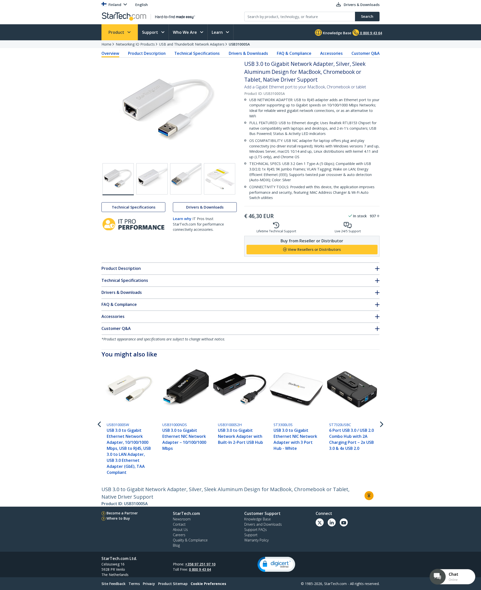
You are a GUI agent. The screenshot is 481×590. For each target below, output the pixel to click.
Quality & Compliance (190, 540)
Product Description (147, 53)
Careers (179, 534)
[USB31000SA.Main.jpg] (118, 179)
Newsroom (182, 519)
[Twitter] (320, 522)
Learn (218, 32)
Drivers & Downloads (248, 53)
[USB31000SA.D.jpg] (219, 178)
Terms (134, 583)
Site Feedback (113, 583)
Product (116, 32)
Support (150, 32)
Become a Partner (122, 513)
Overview (110, 53)
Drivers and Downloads (263, 524)
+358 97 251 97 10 (200, 564)
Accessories (331, 53)
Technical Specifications (197, 53)
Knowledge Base (336, 33)
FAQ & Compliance (294, 53)
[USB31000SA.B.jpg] (152, 178)
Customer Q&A (365, 53)
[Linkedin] (332, 522)
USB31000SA (239, 44)
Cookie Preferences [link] (208, 583)
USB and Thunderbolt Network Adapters (191, 44)
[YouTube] (344, 522)
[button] (276, 564)
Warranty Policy (256, 540)
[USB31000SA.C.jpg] (185, 178)
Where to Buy (118, 518)
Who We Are (185, 32)
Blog (176, 545)
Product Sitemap (173, 583)
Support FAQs (255, 529)
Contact (179, 524)
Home (106, 44)
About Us (180, 529)
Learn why (182, 218)
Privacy (149, 583)
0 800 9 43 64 (200, 569)
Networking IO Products (135, 44)
